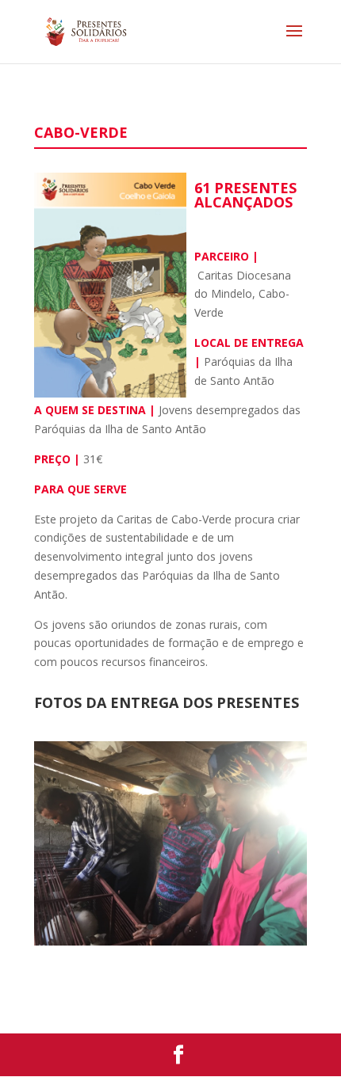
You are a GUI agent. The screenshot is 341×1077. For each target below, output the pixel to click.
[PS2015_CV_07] (170, 941)
